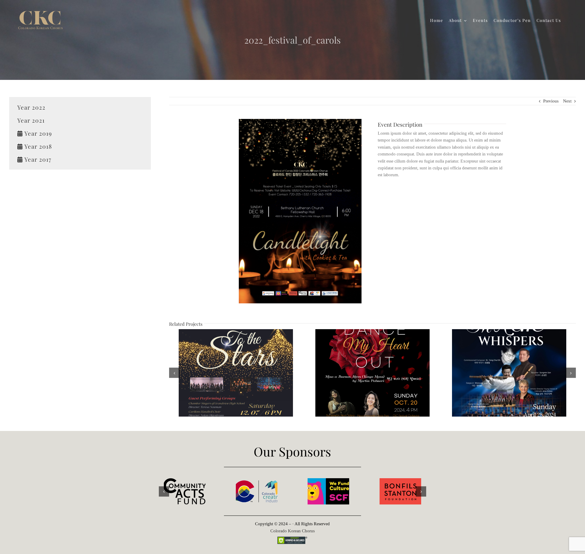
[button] (174, 373)
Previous (550, 101)
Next (567, 101)
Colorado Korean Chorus (292, 530)
